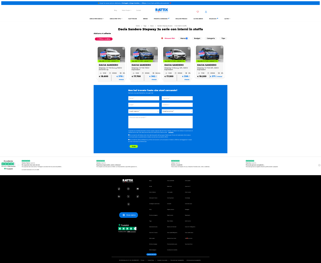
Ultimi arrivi (198, 18)
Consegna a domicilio (154, 203)
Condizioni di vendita (172, 249)
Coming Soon (170, 198)
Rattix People (126, 10)
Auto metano (152, 192)
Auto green (187, 180)
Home (138, 26)
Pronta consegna (161, 18)
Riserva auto (170, 215)
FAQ (150, 209)
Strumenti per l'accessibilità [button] (177, 260)
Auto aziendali (170, 180)
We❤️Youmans (188, 238)
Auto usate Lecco (189, 232)
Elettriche (132, 18)
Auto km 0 (187, 186)
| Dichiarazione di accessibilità (193, 260)
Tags (145, 26)
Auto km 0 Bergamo (190, 226)
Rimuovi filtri (169, 38)
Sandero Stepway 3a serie (164, 26)
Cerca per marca (96, 18)
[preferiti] (198, 12)
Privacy (142, 260)
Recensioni (187, 215)
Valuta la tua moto (171, 238)
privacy (171, 132)
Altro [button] (226, 18)
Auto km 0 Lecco (153, 232)
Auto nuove (188, 192)
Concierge (187, 198)
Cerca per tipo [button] (115, 18)
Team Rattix (170, 221)
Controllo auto (188, 203)
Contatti (138, 10)
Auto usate (169, 192)
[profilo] (206, 12)
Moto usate (152, 238)
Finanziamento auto (172, 244)
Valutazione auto (153, 226)
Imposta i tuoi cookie (162, 260)
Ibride (145, 18)
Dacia (151, 26)
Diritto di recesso (153, 244)
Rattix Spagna (152, 249)
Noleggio (213, 18)
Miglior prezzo (181, 18)
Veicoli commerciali (171, 226)
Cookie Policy (151, 260)
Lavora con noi (151, 254)
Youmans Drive (188, 244)
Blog (115, 10)
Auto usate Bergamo (172, 232)
